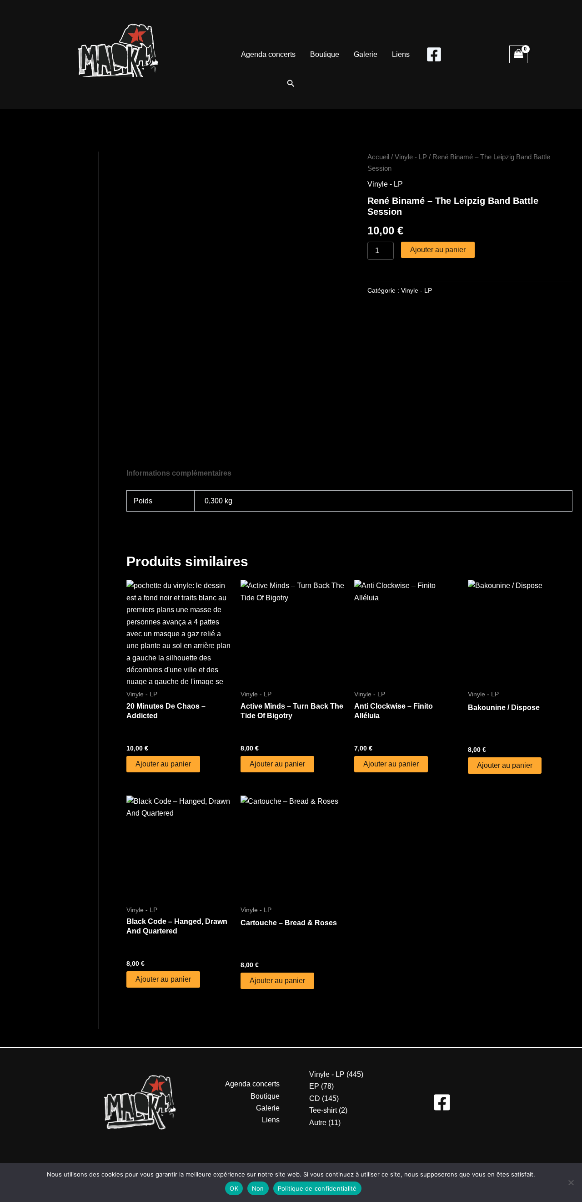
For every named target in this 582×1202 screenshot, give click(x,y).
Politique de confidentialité (317, 1188)
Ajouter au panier (438, 250)
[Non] (570, 1182)
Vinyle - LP (411, 157)
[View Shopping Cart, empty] (518, 54)
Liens (401, 54)
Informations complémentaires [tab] (178, 473)
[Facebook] (434, 54)
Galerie (365, 54)
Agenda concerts (268, 54)
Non (258, 1188)
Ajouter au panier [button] (163, 764)
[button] (291, 84)
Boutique (324, 54)
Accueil (378, 157)
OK (234, 1188)
